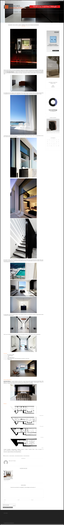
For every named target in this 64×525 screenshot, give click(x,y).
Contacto (53, 2)
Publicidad (50, 2)
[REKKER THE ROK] (53, 77)
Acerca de (46, 2)
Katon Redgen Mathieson (7, 381)
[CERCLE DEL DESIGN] (53, 112)
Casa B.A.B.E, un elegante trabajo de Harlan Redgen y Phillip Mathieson (8, 478)
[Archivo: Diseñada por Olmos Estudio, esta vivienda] (7, 516)
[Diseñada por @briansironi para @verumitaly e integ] (50, 516)
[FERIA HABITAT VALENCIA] (45, 5)
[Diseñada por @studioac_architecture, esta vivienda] (28, 516)
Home (44, 2)
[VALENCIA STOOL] (53, 131)
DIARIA (53, 85)
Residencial (23, 458)
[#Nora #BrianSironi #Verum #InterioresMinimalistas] (57, 516)
